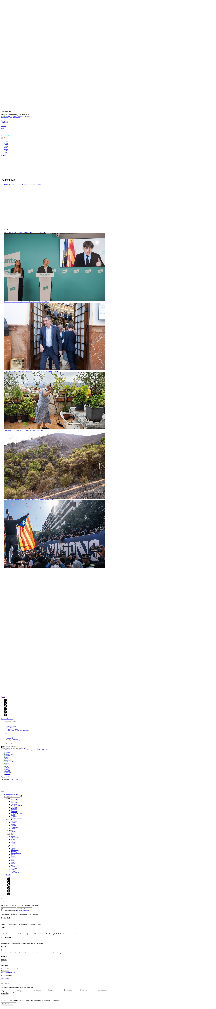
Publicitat (9, 727)
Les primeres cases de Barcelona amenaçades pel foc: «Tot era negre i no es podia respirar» (28, 371)
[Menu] (3, 138)
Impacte (6, 146)
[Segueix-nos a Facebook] (5, 701)
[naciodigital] (5, 749)
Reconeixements (11, 726)
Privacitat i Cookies (12, 739)
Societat (6, 143)
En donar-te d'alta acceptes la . (16, 910)
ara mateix (3, 155)
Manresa (13, 860)
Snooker (13, 831)
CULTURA (14, 804)
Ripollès (13, 863)
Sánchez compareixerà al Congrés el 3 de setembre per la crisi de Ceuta (23, 302)
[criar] (48, 749)
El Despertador (15, 837)
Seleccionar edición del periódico (9, 114)
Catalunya (13, 848)
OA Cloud (15, 779)
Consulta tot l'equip (12, 729)
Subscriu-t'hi (7, 875)
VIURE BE (14, 812)
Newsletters (13, 116)
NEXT (13, 810)
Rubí (12, 865)
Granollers (13, 857)
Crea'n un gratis (5, 978)
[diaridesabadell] (13, 749)
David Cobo (56, 371)
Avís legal (10, 738)
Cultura (39, 184)
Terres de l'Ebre (15, 872)
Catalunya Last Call (20, 184)
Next (5, 147)
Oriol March (43, 232)
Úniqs (12, 833)
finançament (14, 821)
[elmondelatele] (41, 749)
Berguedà (11, 184)
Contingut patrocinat (31, 184)
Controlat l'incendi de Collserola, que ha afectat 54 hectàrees (20, 430)
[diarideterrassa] (22, 749)
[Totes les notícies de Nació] (5, 121)
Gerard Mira (39, 430)
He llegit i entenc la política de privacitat (13, 992)
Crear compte (4, 993)
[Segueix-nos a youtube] (5, 713)
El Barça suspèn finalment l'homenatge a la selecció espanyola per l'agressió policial (26, 499)
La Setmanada (14, 839)
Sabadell (13, 866)
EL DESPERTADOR (17, 813)
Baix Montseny (5, 184)
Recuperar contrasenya (7, 1005)
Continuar (3, 959)
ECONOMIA (14, 803)
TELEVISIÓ (14, 816)
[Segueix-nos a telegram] (5, 710)
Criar (5, 152)
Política (6, 141)
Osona (12, 862)
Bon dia (13, 836)
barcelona (13, 822)
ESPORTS (14, 807)
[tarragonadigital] (32, 749)
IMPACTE (14, 809)
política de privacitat (23, 910)
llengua (13, 828)
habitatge (13, 825)
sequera (13, 824)
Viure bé (6, 149)
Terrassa (13, 871)
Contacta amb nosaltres (7, 719)
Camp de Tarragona (16, 853)
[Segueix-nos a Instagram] (5, 707)
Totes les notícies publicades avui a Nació (18, 730)
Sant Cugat (14, 868)
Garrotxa (13, 854)
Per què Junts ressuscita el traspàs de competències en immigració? (22, 232)
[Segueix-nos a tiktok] (5, 716)
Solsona (13, 869)
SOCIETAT (14, 801)
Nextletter (13, 844)
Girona (13, 856)
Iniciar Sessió (7, 874)
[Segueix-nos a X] (5, 704)
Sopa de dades (14, 840)
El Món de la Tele (9, 150)
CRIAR (13, 815)
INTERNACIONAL (16, 806)
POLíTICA (14, 799)
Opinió (6, 144)
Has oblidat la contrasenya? (8, 972)
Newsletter (7, 877)
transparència (14, 827)
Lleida (12, 859)
